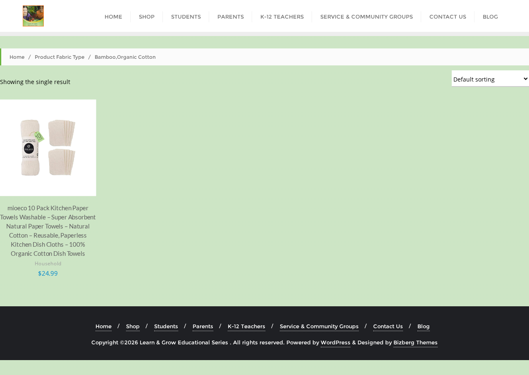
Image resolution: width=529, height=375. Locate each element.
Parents (203, 326)
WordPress (335, 342)
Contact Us (388, 326)
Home (17, 57)
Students (166, 326)
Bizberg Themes (415, 342)
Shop (133, 326)
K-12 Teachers (246, 326)
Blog (423, 326)
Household (48, 263)
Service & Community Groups (319, 326)
